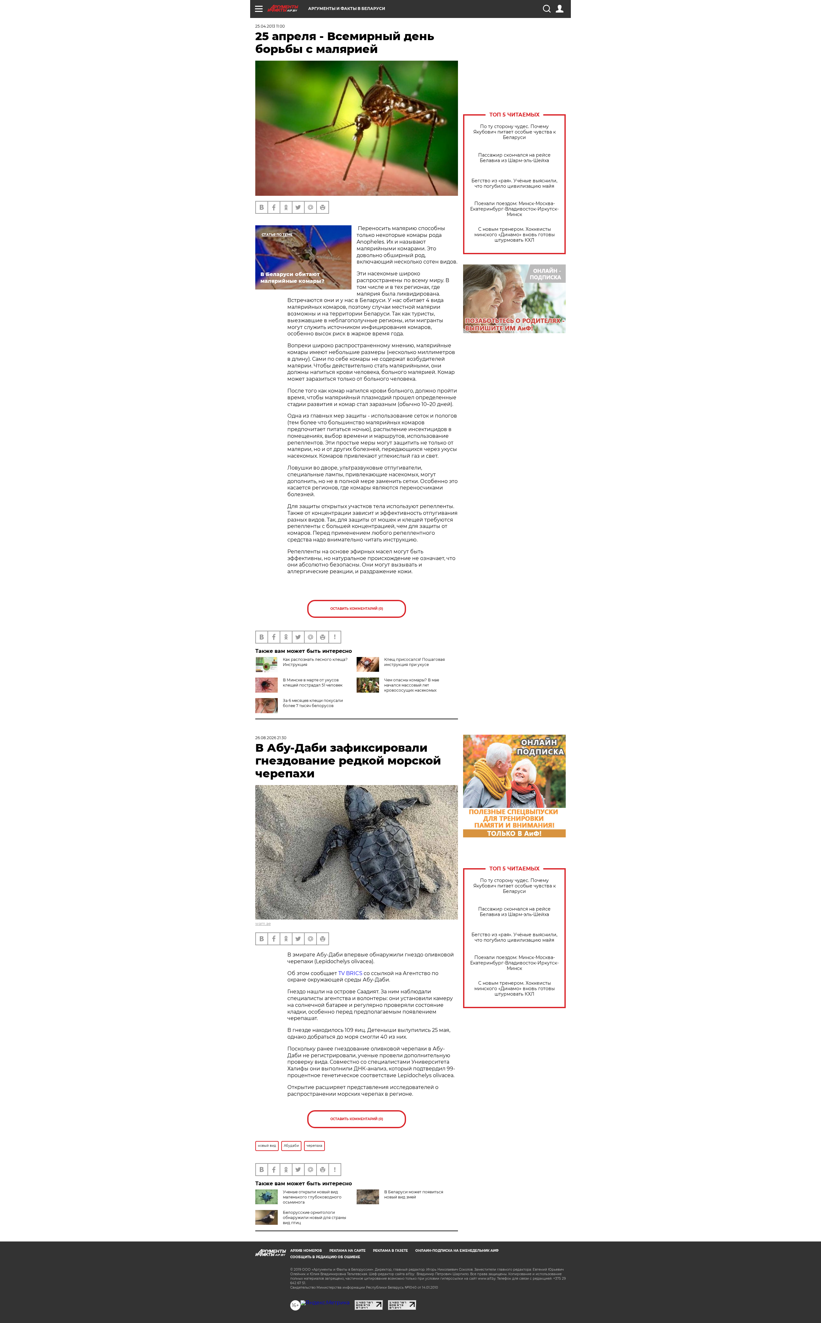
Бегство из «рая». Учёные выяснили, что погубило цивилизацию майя (514, 183)
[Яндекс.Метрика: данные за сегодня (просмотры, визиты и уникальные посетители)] (325, 1302)
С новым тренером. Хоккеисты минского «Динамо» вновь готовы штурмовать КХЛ (514, 235)
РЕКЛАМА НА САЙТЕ (347, 1251)
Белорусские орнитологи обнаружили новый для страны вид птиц (314, 1217)
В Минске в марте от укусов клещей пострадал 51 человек (313, 682)
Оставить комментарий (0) (356, 609)
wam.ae (263, 923)
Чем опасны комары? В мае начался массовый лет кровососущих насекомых (411, 685)
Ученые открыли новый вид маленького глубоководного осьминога (312, 1197)
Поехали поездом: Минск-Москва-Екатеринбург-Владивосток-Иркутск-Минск (514, 209)
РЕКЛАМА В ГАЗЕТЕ (390, 1251)
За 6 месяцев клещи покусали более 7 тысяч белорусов (313, 703)
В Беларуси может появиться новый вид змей (413, 1194)
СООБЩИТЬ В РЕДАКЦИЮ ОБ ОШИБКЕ (325, 1257)
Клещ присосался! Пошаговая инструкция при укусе (414, 662)
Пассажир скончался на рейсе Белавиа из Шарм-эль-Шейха (514, 157)
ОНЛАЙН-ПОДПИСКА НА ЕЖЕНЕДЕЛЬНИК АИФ (457, 1251)
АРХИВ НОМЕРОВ (306, 1251)
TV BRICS (350, 973)
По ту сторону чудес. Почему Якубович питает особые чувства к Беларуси (514, 132)
